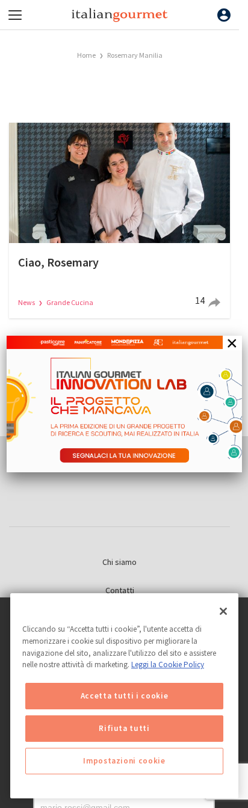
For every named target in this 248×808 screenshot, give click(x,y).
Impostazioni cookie (124, 761)
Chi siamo (119, 562)
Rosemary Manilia (135, 55)
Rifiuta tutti (124, 728)
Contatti (119, 590)
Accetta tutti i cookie (124, 696)
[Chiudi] (223, 611)
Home (86, 55)
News (27, 302)
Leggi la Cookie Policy (167, 664)
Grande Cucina (69, 302)
